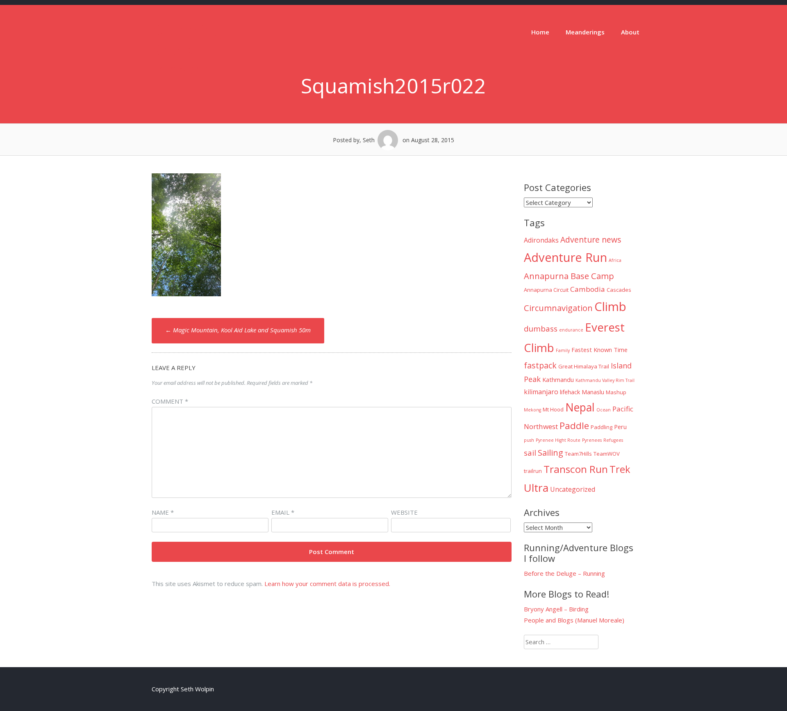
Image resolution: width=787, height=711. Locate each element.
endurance (571, 330)
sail (530, 452)
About (630, 32)
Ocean (603, 410)
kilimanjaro (541, 391)
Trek (620, 469)
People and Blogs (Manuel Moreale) (574, 620)
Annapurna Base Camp (569, 276)
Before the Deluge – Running (564, 573)
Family (563, 350)
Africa (615, 260)
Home (540, 32)
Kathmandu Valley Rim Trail (605, 380)
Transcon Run (576, 469)
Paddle (574, 425)
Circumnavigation (558, 307)
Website (404, 512)
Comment (170, 401)
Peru (620, 427)
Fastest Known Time (599, 349)
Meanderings (585, 32)
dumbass (540, 328)
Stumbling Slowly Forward (186, 50)
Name (163, 512)
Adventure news (590, 239)
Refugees (613, 440)
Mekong (532, 410)
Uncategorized (572, 489)
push (529, 440)
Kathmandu (558, 379)
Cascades (619, 289)
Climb (610, 306)
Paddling (601, 427)
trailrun (533, 471)
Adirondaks (541, 240)
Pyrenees (592, 440)
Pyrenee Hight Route (558, 440)
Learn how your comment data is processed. (327, 583)
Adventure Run (565, 257)
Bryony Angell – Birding (556, 609)
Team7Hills (578, 453)
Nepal (580, 407)
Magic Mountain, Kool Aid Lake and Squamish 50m (238, 330)
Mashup (616, 392)
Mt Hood (553, 409)
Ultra (536, 487)
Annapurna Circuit (546, 289)
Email (282, 512)
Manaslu (593, 392)
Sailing (550, 452)
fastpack (540, 365)
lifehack (570, 392)
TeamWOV (607, 453)
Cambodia (587, 289)
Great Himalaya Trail (583, 366)
